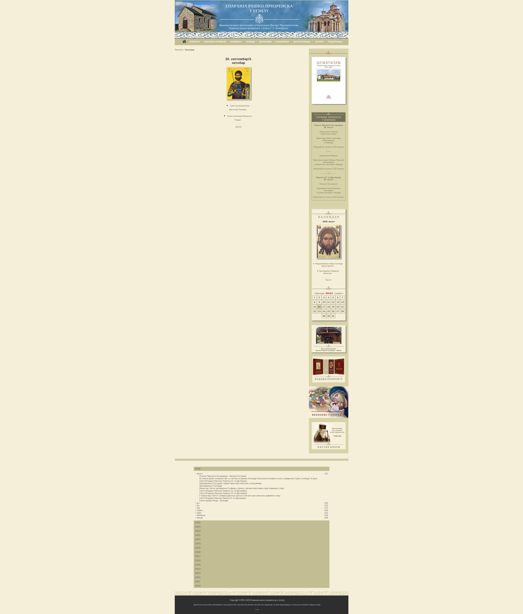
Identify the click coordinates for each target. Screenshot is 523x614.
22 (314, 311)
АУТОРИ (319, 42)
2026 (197, 468)
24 (324, 311)
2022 (197, 535)
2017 (197, 556)
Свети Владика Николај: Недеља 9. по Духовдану (222, 498)
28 (342, 311)
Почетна (179, 50)
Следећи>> (339, 293)
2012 (197, 577)
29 (324, 316)
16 (319, 306)
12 (333, 302)
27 (337, 311)
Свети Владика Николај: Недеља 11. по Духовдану (223, 491)
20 (337, 306)
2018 (197, 552)
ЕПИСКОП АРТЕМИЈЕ (215, 42)
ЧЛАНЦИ (250, 42)
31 (333, 316)
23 (319, 311)
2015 (197, 564)
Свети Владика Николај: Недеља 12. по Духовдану (223, 481)
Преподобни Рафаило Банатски (329, 272)
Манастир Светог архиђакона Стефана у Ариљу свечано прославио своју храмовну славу (241, 488)
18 (328, 306)
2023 (197, 531)
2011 (197, 581)
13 (337, 302)
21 (342, 306)
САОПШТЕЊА (282, 42)
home (184, 42)
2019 (197, 547)
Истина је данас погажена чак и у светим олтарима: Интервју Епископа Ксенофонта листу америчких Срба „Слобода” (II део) (258, 478)
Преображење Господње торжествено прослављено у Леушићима (230, 483)
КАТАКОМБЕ (265, 42)
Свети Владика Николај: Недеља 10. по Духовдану (223, 493)
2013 (197, 573)
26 (333, 311)
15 (314, 306)
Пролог (238, 127)
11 (328, 302)
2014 (197, 568)
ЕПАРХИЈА (235, 42)
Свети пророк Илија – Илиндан (213, 500)
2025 (197, 522)
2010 (197, 585)
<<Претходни (319, 293)
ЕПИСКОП (195, 42)
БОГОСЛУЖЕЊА (302, 42)
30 (328, 316)
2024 (197, 526)
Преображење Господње (210, 486)
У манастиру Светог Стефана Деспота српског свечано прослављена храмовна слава (239, 495)
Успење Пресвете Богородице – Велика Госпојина (222, 476)
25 (328, 311)
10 (324, 302)
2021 (197, 539)
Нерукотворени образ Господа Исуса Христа (329, 265)
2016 (197, 560)
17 (324, 306)
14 (342, 302)
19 (333, 306)
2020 (197, 543)
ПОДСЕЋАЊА (335, 42)
